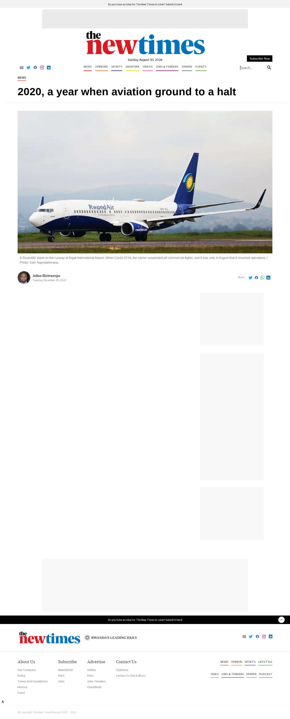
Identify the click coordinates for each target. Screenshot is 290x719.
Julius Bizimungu (46, 276)
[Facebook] (35, 68)
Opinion (236, 661)
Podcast (265, 674)
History (22, 687)
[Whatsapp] (262, 278)
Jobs (61, 681)
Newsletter (65, 670)
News (88, 66)
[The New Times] (145, 54)
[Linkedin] (49, 68)
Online (91, 670)
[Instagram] (42, 68)
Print (61, 675)
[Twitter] (28, 68)
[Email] (22, 68)
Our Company (27, 670)
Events (201, 66)
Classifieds (94, 687)
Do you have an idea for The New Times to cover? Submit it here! (145, 4)
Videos (148, 66)
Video (215, 674)
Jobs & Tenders (167, 66)
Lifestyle (265, 661)
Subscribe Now (260, 58)
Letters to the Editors (131, 675)
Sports (116, 66)
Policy (21, 675)
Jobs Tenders (96, 681)
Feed (21, 692)
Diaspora (132, 66)
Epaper (187, 66)
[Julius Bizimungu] (24, 283)
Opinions (101, 66)
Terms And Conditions (33, 681)
